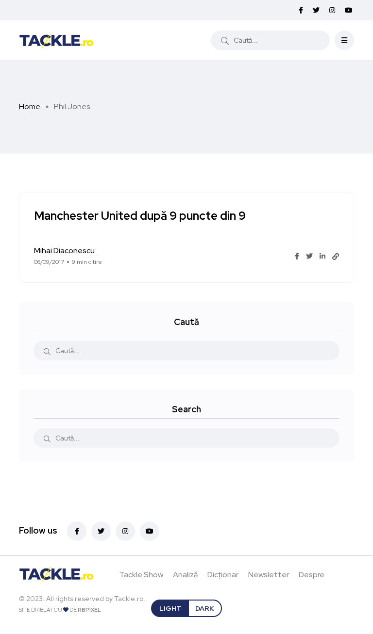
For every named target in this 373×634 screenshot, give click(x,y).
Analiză (185, 574)
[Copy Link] (335, 256)
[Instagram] (125, 531)
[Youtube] (149, 531)
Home (29, 106)
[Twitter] (101, 531)
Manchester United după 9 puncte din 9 (140, 215)
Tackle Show (141, 574)
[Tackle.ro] (56, 39)
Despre (311, 574)
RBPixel (89, 609)
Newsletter (268, 574)
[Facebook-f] (76, 531)
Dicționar (222, 574)
